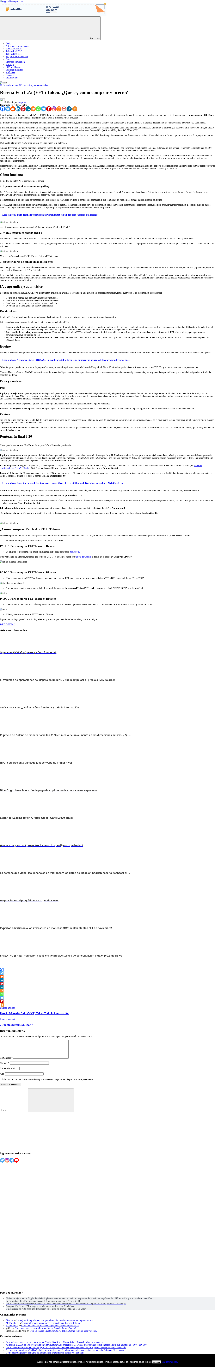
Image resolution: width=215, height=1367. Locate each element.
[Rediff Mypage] (48, 108)
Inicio (8, 43)
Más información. (170, 1362)
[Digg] (69, 108)
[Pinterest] (23, 108)
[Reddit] (12, 108)
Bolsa (8, 59)
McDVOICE (12, 1323)
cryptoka (22, 102)
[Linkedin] (17, 108)
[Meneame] (58, 108)
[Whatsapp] (38, 108)
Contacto (10, 75)
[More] (75, 108)
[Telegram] (43, 108)
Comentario (6, 1058)
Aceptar (156, 1362)
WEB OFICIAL (7, 624)
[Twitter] (7, 108)
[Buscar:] (14, 1110)
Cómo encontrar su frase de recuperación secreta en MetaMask (50, 1325)
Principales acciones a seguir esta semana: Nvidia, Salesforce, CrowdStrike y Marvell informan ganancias (54, 1342)
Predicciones (12, 77)
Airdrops (10, 64)
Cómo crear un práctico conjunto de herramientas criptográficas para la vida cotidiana (45, 1352)
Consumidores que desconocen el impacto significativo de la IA (50, 1323)
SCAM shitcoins (13, 67)
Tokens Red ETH (14, 54)
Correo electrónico (9, 1068)
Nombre (4, 1063)
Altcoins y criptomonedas (17, 46)
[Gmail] (64, 108)
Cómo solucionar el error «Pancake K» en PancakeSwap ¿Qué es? (45, 1328)
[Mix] (33, 108)
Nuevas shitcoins (14, 48)
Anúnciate (10, 72)
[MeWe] (28, 108)
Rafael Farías (12, 1325)
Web (2, 1074)
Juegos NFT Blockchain (17, 56)
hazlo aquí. (75, 551)
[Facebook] (2, 108)
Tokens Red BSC (14, 51)
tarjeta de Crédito (83, 556)
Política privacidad (14, 69)
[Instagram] (53, 108)
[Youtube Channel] (16, 1160)
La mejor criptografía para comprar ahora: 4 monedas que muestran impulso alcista (55, 1320)
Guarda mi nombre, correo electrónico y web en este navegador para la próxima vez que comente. (49, 1079)
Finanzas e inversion (15, 62)
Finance (9, 1320)
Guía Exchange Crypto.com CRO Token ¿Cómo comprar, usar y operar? (63, 1331)
